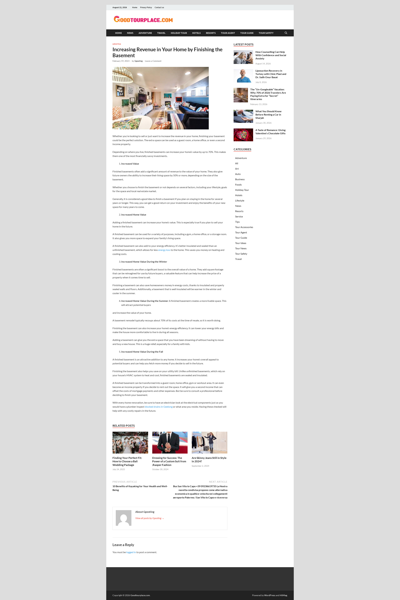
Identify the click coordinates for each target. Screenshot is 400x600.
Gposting (139, 61)
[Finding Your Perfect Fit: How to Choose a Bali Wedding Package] (130, 443)
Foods (238, 184)
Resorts (211, 33)
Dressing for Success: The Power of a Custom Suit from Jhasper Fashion (169, 461)
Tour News (241, 248)
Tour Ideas (240, 242)
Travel (161, 33)
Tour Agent (228, 33)
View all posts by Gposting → (149, 518)
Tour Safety (266, 33)
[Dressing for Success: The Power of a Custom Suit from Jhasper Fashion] (170, 443)
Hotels (196, 33)
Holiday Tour (179, 33)
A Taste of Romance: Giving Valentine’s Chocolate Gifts (270, 131)
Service (239, 216)
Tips (237, 221)
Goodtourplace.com (140, 595)
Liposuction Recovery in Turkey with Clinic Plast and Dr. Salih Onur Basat (270, 74)
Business (240, 179)
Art (237, 168)
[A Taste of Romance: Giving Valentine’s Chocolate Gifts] (243, 130)
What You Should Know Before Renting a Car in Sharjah (268, 114)
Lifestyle (116, 44)
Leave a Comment (153, 61)
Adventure (145, 33)
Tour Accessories (244, 227)
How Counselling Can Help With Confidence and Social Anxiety (270, 55)
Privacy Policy (146, 7)
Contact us (159, 7)
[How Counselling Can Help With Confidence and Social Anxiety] (243, 52)
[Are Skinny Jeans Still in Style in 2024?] (209, 443)
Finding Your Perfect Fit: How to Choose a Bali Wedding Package (127, 461)
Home (134, 7)
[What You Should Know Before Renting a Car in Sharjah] (243, 111)
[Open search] (286, 33)
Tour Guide (246, 33)
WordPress (269, 595)
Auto (238, 173)
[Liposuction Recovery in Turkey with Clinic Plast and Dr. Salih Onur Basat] (243, 70)
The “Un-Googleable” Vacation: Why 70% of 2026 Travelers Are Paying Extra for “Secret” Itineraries (268, 94)
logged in (131, 552)
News (130, 33)
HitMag (283, 595)
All (236, 163)
